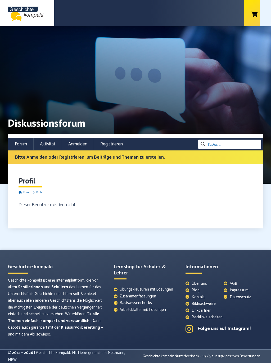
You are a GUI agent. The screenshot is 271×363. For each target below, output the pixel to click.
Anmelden (77, 144)
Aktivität (47, 144)
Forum (21, 144)
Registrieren (111, 144)
